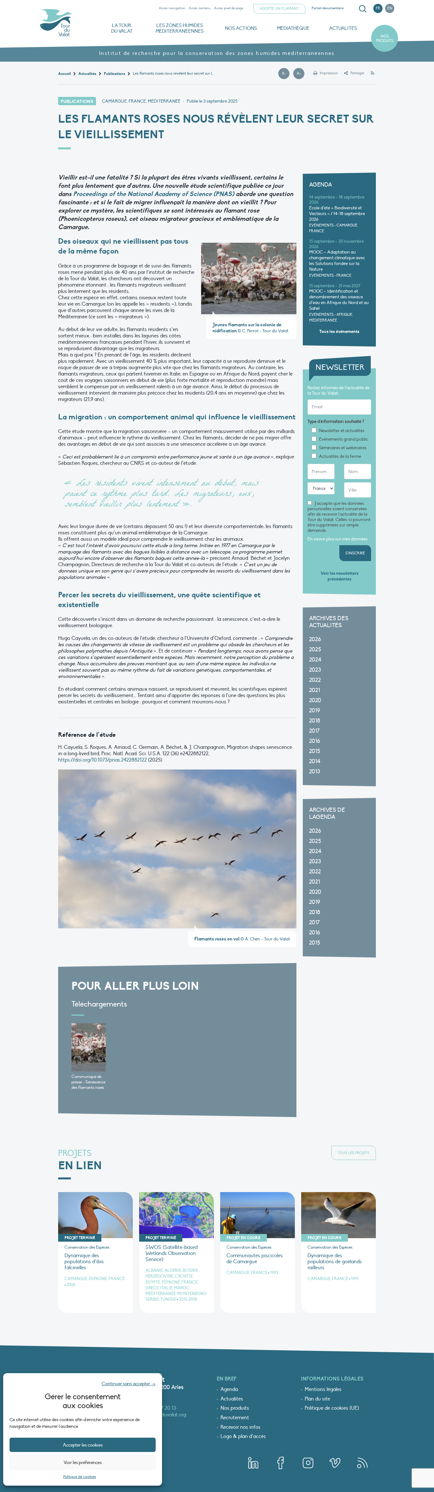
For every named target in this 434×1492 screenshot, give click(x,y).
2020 (315, 700)
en (389, 8)
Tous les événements (339, 331)
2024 (315, 659)
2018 (314, 720)
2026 (315, 639)
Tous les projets (354, 1153)
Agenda (229, 1390)
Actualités (343, 28)
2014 (315, 761)
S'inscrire (355, 553)
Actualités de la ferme (340, 456)
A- (285, 73)
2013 (314, 771)
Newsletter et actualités (341, 430)
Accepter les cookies (83, 1445)
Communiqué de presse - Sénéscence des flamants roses (88, 1082)
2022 (315, 680)
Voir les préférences (83, 1462)
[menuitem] (361, 9)
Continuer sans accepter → (129, 1384)
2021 (314, 690)
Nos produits (384, 38)
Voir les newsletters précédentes (339, 576)
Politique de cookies (79, 1477)
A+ (300, 73)
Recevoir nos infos (240, 1427)
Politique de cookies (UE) (332, 1408)
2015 (314, 751)
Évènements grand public (343, 439)
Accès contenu (200, 8)
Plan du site (317, 1399)
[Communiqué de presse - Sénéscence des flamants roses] (88, 1047)
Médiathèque (293, 28)
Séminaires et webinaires (343, 448)
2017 (314, 731)
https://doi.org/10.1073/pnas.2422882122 (102, 760)
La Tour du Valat (121, 28)
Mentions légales (323, 1390)
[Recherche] (362, 9)
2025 (315, 649)
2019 (314, 710)
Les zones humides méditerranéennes (180, 28)
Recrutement (234, 1418)
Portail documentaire (327, 8)
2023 (315, 670)
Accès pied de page (228, 8)
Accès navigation (172, 8)
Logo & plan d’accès (243, 1437)
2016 (314, 741)
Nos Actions (241, 28)
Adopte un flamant (279, 8)
